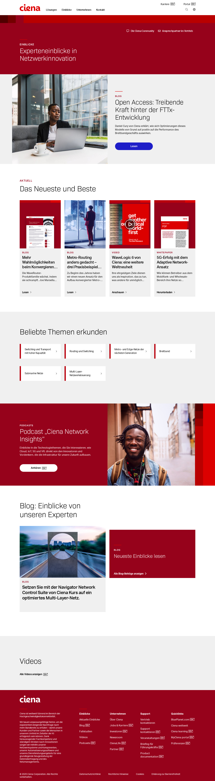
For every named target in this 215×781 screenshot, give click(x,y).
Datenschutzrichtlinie (90, 774)
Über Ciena (116, 719)
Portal (187, 4)
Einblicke (66, 10)
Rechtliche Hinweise (118, 774)
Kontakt (100, 10)
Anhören (36, 468)
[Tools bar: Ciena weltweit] (193, 9)
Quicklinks (177, 714)
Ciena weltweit (179, 725)
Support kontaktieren (148, 730)
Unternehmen (83, 10)
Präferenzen (178, 743)
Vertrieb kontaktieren (147, 721)
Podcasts (85, 743)
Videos (83, 737)
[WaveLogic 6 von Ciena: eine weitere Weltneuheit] (130, 224)
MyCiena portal (180, 737)
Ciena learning (179, 731)
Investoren (116, 731)
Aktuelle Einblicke (89, 719)
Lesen (133, 146)
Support (145, 714)
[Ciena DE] (30, 6)
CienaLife (115, 743)
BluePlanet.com (180, 720)
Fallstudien (85, 731)
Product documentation (149, 755)
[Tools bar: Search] (186, 9)
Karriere (165, 4)
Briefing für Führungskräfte (149, 746)
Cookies (140, 774)
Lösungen (51, 10)
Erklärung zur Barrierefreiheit (166, 774)
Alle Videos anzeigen (31, 674)
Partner (114, 749)
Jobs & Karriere (119, 725)
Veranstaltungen (150, 738)
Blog (82, 725)
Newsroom (116, 737)
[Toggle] (103, 714)
